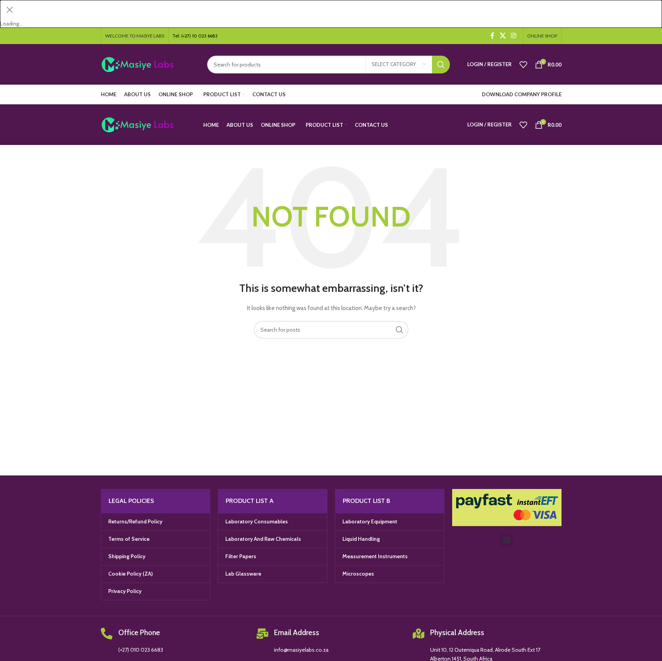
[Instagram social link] (513, 36)
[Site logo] (148, 63)
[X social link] (502, 36)
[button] (506, 540)
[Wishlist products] (523, 64)
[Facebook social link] (492, 36)
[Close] (9, 9)
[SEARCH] (441, 64)
